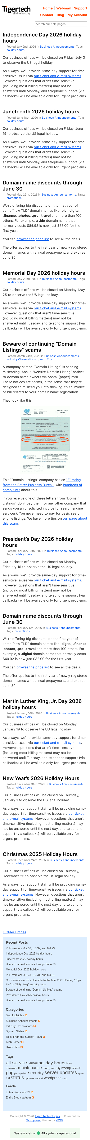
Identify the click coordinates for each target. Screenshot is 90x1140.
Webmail (63, 8)
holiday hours (15, 50)
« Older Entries (14, 932)
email (33, 1063)
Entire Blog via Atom (19, 1097)
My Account (77, 15)
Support (80, 8)
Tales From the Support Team (24, 1036)
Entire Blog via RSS (18, 1092)
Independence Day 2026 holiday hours (29, 953)
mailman (11, 1068)
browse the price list (33, 239)
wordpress (52, 1078)
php (9, 1072)
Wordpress (33, 1120)
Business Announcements (57, 46)
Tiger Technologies (47, 1116)
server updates (61, 1072)
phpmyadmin (20, 1073)
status (17, 1077)
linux (69, 1063)
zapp (64, 1078)
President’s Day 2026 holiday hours (27, 995)
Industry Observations (21, 359)
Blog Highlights (15, 1015)
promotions (14, 198)
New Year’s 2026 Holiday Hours (41, 778)
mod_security (51, 1068)
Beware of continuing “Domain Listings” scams (40, 347)
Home (48, 8)
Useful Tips (45, 359)
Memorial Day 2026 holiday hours (44, 273)
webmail (39, 1078)
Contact (46, 15)
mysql (66, 1068)
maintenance (30, 1067)
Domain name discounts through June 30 (30, 964)
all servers (17, 1062)
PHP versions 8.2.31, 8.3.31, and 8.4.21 (30, 975)
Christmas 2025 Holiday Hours (40, 854)
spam (81, 1073)
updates (29, 1078)
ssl (8, 1078)
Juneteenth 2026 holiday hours (41, 112)
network (76, 1068)
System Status (15, 1031)
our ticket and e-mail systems (57, 76)
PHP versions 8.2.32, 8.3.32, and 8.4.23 (30, 948)
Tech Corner (13, 1042)
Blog (60, 15)
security (36, 1072)
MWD (59, 1120)
